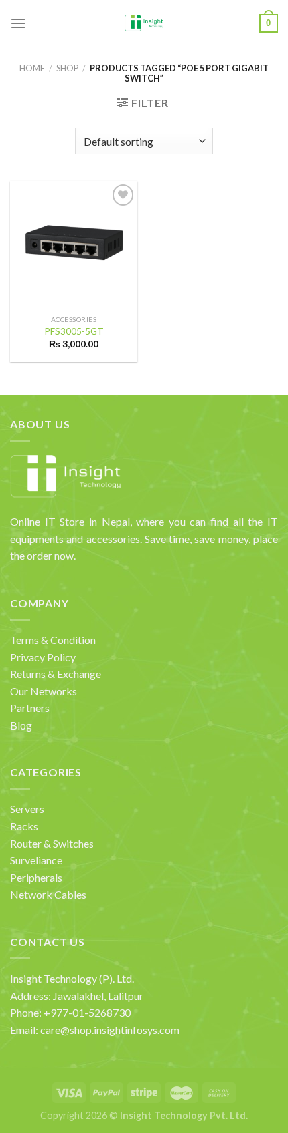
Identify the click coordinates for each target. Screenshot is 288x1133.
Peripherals (36, 877)
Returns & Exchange (55, 673)
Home (32, 68)
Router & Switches (52, 843)
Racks (24, 826)
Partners (30, 707)
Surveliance (36, 860)
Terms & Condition (53, 639)
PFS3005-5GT (74, 331)
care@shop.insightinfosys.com (109, 1029)
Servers (27, 808)
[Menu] (18, 23)
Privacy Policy (43, 657)
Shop (67, 68)
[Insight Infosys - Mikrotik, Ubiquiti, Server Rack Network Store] (144, 23)
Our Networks (43, 691)
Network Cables (48, 894)
